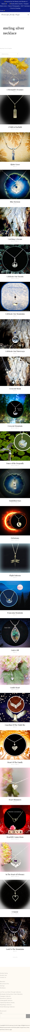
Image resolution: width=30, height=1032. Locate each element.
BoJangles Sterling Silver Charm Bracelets (11, 994)
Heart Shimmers (15, 800)
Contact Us (3, 977)
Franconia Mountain (15, 613)
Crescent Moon (15, 388)
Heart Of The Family (15, 762)
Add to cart (12, 166)
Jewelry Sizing (4, 973)
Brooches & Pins (4, 983)
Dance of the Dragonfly (15, 463)
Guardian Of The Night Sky (15, 725)
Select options (11, 91)
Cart (1, 1013)
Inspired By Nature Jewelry (7, 1002)
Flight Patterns (15, 575)
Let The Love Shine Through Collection (10, 992)
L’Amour (15, 912)
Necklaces (3, 988)
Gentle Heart (15, 687)
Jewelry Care (3, 975)
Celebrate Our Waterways (15, 351)
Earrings (2, 985)
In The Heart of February (15, 874)
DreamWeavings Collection (7, 1007)
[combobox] (9, 53)
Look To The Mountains (15, 949)
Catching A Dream (15, 239)
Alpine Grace (15, 164)
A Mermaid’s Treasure (15, 90)
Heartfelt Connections (15, 837)
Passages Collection (5, 996)
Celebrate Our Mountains (15, 314)
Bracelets (2, 981)
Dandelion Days (15, 501)
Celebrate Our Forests (15, 276)
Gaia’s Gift (15, 650)
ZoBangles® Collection (6, 1000)
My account (3, 1011)
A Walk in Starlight (15, 127)
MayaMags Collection (6, 1004)
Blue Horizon (15, 202)
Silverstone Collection (6, 998)
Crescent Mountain (15, 426)
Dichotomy (15, 538)
